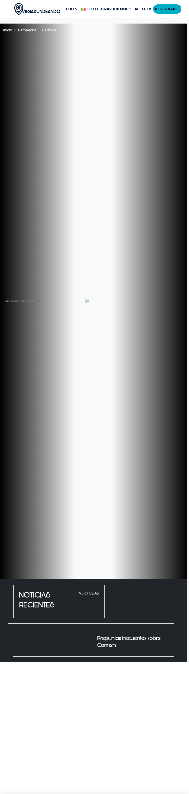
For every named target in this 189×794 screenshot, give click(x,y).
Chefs (71, 9)
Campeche (27, 30)
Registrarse (167, 9)
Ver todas (89, 593)
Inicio (7, 30)
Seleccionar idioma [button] (107, 9)
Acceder (143, 9)
